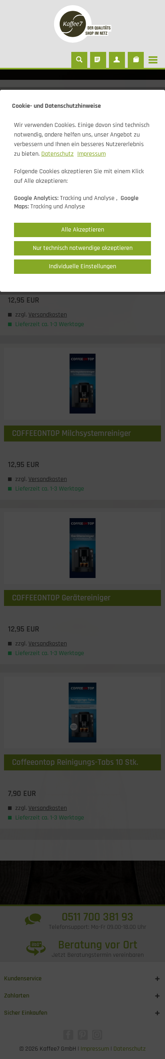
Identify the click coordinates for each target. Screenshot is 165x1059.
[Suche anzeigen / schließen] (79, 60)
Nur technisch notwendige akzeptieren (83, 248)
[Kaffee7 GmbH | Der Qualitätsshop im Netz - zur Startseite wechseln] (82, 24)
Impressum (91, 154)
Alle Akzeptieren (82, 230)
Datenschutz (57, 154)
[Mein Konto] (117, 60)
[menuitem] (155, 60)
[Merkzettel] (98, 60)
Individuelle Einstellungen (82, 266)
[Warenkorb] (136, 60)
